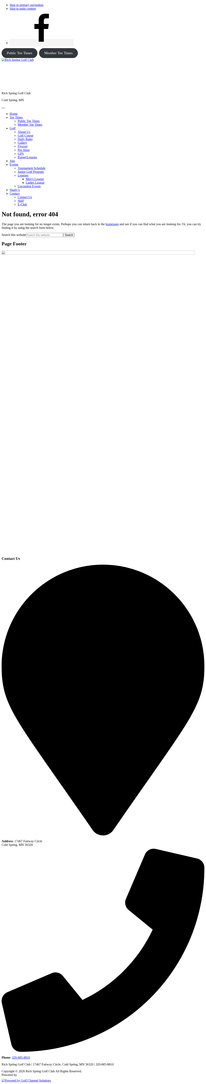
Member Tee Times (58, 53)
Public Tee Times (19, 53)
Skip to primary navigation (26, 5)
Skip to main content (23, 8)
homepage (112, 224)
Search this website (14, 235)
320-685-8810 (21, 1057)
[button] (16, 117)
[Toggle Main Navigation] (3, 108)
